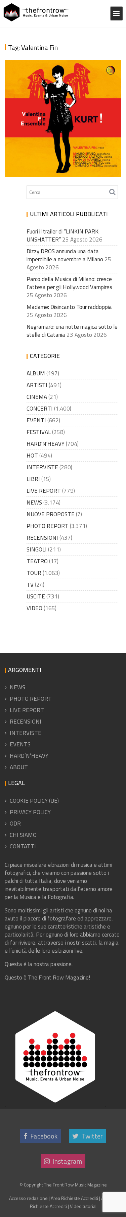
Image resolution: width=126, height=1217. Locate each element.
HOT (32, 455)
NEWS (34, 502)
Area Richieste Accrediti (74, 1198)
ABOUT (19, 767)
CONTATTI (23, 846)
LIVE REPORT (44, 490)
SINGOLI (37, 549)
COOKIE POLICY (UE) (34, 800)
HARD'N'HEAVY (46, 443)
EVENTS (20, 744)
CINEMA (37, 396)
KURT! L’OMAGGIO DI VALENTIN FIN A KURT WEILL (60, 164)
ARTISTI (37, 385)
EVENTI (36, 420)
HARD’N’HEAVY (29, 755)
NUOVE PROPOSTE (51, 514)
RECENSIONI (42, 537)
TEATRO (37, 561)
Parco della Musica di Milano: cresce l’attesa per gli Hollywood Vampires (69, 283)
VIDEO (34, 608)
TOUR (34, 573)
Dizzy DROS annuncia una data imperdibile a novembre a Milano (65, 255)
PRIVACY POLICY (30, 812)
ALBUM (36, 373)
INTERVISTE (42, 467)
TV (30, 584)
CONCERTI (40, 408)
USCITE (36, 596)
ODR (15, 823)
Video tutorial (83, 1206)
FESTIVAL (39, 432)
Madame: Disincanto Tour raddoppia (69, 307)
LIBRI (33, 479)
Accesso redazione (28, 1198)
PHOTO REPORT (48, 526)
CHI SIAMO (23, 835)
